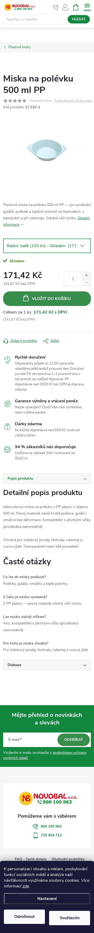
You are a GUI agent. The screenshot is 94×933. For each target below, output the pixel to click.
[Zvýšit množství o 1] (86, 275)
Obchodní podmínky (68, 859)
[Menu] (87, 7)
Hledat (79, 19)
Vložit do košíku (51, 299)
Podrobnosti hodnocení (73, 101)
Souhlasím (70, 918)
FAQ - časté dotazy (30, 859)
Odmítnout (24, 916)
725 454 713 (51, 835)
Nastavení (47, 898)
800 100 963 (51, 826)
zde (25, 886)
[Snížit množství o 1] (86, 282)
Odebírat (73, 739)
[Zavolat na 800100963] (55, 7)
